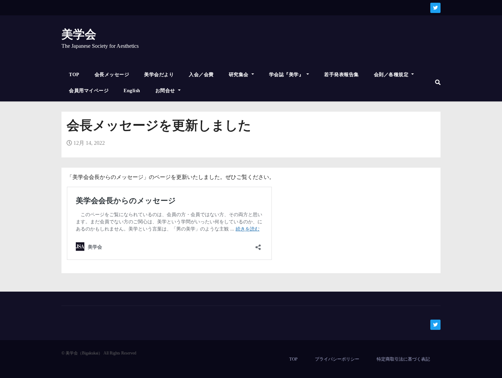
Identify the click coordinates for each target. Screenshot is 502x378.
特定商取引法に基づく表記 (403, 359)
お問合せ (166, 90)
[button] (438, 82)
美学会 (78, 34)
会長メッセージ (112, 74)
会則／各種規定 (392, 74)
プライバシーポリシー (337, 359)
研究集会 (239, 74)
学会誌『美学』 (287, 74)
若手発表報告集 (341, 74)
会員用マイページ (89, 90)
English (132, 90)
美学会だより (159, 74)
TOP (74, 74)
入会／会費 (201, 74)
